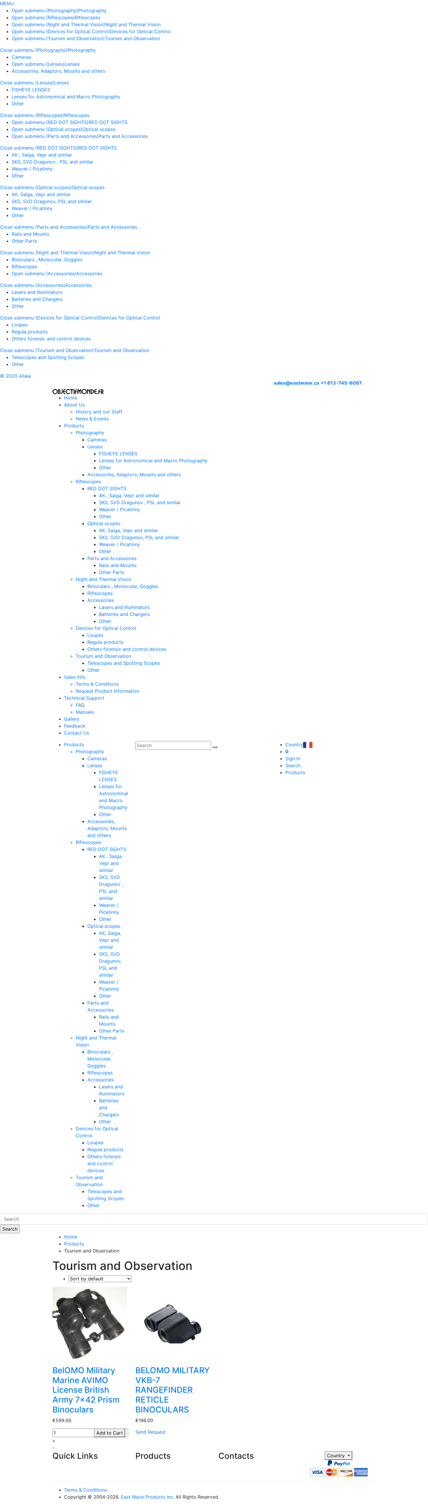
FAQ (80, 705)
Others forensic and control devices (51, 339)
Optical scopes (98, 129)
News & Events (92, 419)
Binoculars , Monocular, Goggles (47, 259)
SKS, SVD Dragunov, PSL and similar (52, 201)
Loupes (20, 325)
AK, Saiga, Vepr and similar (41, 194)
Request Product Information (107, 691)
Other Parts (24, 241)
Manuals (85, 712)
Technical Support (84, 698)
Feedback (74, 726)
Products (74, 426)
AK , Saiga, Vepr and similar (42, 155)
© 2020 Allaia (15, 376)
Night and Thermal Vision (133, 24)
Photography (92, 10)
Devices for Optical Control (140, 31)
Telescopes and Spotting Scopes (48, 357)
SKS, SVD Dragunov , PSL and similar (52, 162)
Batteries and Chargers (37, 299)
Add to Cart (109, 1433)
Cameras (21, 57)
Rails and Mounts (30, 234)
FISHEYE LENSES (31, 90)
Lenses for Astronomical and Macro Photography (66, 96)
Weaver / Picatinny (32, 169)
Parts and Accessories (123, 136)
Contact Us (76, 733)
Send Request (150, 1432)
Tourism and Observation (132, 38)
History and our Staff (99, 412)
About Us (74, 405)
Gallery (71, 719)
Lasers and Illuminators (37, 292)
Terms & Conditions (97, 684)
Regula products (30, 332)
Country (336, 1455)
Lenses (72, 64)
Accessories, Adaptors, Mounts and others (58, 71)
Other (18, 103)
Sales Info (75, 677)
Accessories (89, 273)
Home (70, 398)
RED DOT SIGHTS (108, 122)
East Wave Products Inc (147, 1497)
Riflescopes (87, 17)
